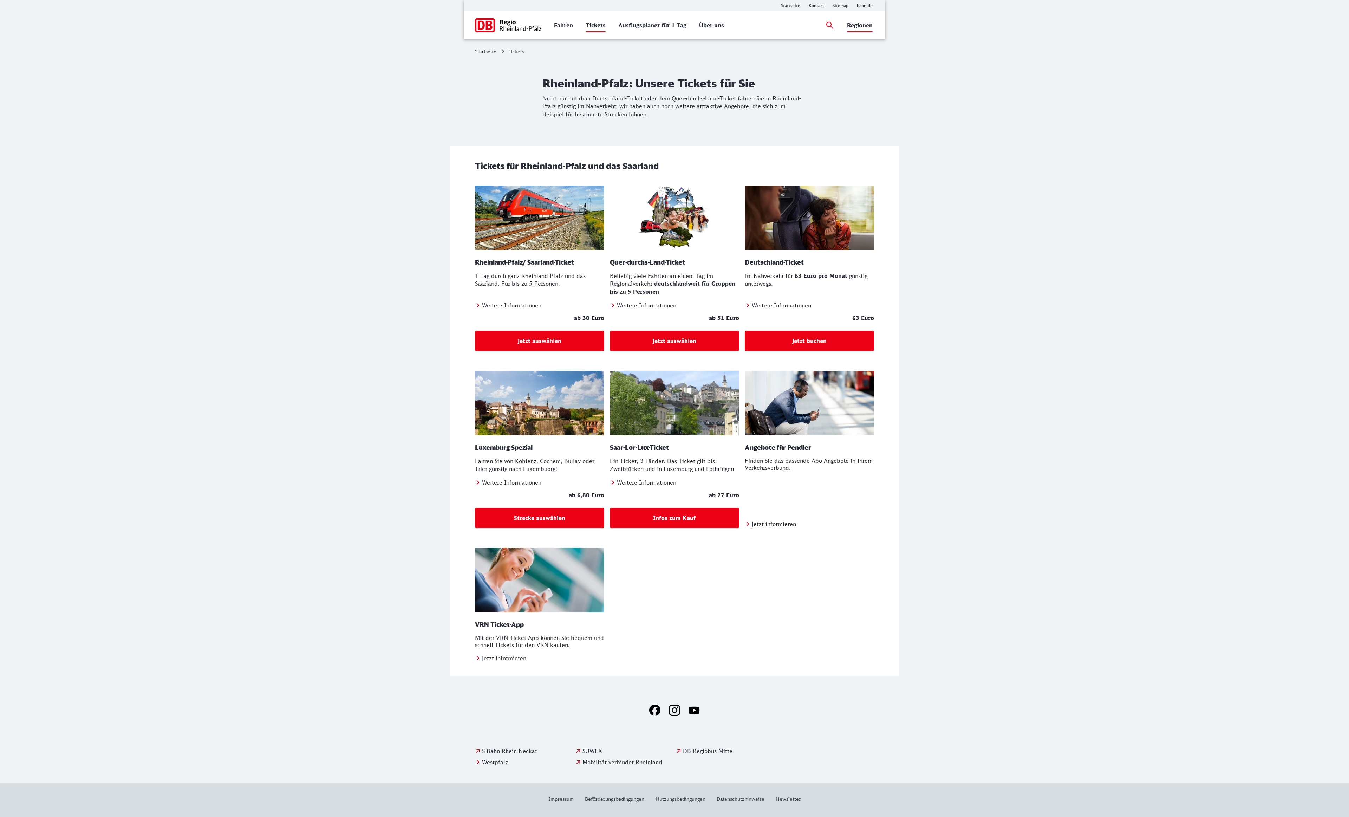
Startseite (485, 51)
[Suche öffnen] (829, 25)
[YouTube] (694, 710)
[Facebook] (654, 710)
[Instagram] (674, 710)
